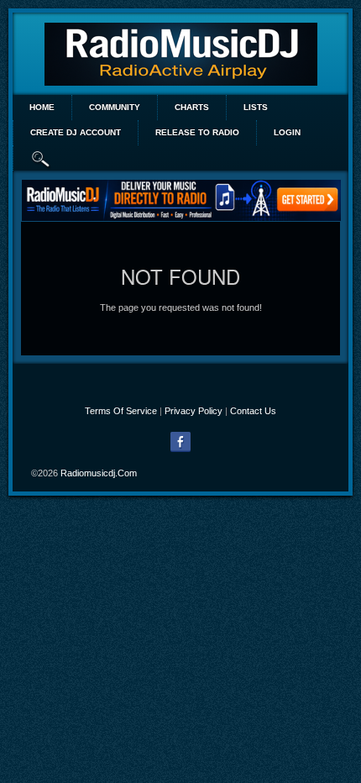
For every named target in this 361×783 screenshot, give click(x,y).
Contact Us (253, 411)
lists (255, 107)
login (287, 132)
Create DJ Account (75, 132)
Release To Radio (197, 132)
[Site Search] (41, 158)
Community (114, 107)
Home (42, 107)
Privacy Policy (193, 411)
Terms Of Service (121, 411)
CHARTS (192, 107)
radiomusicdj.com (98, 473)
